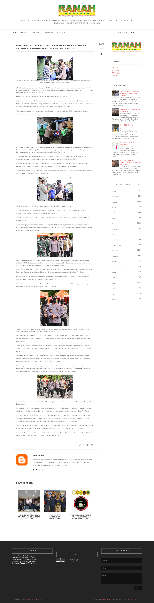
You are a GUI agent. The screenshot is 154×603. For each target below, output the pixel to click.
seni (113, 278)
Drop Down (36, 33)
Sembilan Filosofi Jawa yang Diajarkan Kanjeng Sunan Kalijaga (130, 93)
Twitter (114, 75)
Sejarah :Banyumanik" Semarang (128, 144)
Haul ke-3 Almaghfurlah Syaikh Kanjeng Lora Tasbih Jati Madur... (80, 517)
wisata (114, 299)
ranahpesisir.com (34, 599)
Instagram (115, 70)
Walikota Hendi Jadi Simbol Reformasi (130, 110)
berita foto (116, 196)
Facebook (115, 67)
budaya (114, 207)
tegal (113, 294)
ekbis (114, 218)
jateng (114, 224)
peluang (115, 261)
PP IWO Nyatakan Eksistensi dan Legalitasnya (55, 517)
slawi (113, 283)
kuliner (114, 234)
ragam (114, 272)
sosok (114, 288)
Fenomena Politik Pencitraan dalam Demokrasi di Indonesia (130, 162)
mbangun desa (117, 245)
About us (24, 33)
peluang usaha (117, 267)
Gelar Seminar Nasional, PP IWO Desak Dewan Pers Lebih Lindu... (29, 517)
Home (15, 33)
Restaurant (49, 33)
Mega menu (61, 33)
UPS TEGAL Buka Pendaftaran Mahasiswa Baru (129, 127)
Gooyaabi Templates (133, 599)
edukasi (114, 213)
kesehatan (116, 229)
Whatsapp (115, 73)
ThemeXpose (106, 599)
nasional (115, 251)
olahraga (115, 256)
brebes (114, 202)
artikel (114, 191)
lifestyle (115, 240)
